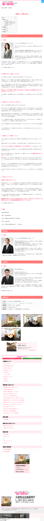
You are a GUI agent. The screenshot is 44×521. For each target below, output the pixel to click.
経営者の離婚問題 (7, 449)
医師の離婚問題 (7, 451)
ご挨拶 (7, 20)
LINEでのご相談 (3, 520)
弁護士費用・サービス (8, 370)
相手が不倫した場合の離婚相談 (10, 410)
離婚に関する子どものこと (9, 428)
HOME (2, 7)
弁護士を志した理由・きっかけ (10, 21)
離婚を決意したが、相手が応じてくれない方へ (13, 404)
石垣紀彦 (4, 29)
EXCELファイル (32, 358)
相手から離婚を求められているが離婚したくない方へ (14, 398)
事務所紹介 (4, 31)
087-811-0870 (2, 518)
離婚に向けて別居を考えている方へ (10, 393)
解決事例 (5, 378)
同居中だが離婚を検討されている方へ (11, 391)
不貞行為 (5, 443)
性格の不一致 (6, 436)
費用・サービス (29, 508)
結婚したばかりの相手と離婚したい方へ (11, 408)
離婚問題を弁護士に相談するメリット (11, 387)
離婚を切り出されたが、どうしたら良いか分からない (14, 402)
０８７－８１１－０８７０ (13, 303)
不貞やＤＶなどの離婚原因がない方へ (11, 395)
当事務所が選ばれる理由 (8, 365)
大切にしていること (9, 24)
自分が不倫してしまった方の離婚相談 (11, 413)
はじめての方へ (7, 363)
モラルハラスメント (7, 440)
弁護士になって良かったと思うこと (11, 22)
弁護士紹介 (23, 508)
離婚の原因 (6, 434)
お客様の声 (6, 380)
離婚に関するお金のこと (8, 425)
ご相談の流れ (6, 372)
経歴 (6, 25)
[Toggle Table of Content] (15, 18)
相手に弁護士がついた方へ (9, 406)
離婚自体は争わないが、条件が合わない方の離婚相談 (14, 400)
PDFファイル (12, 358)
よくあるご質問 (7, 374)
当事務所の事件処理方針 (8, 389)
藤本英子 (4, 19)
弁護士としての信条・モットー (10, 23)
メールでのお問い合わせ (4, 519)
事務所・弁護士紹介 (7, 368)
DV (4, 438)
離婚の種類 (6, 419)
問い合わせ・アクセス (8, 376)
